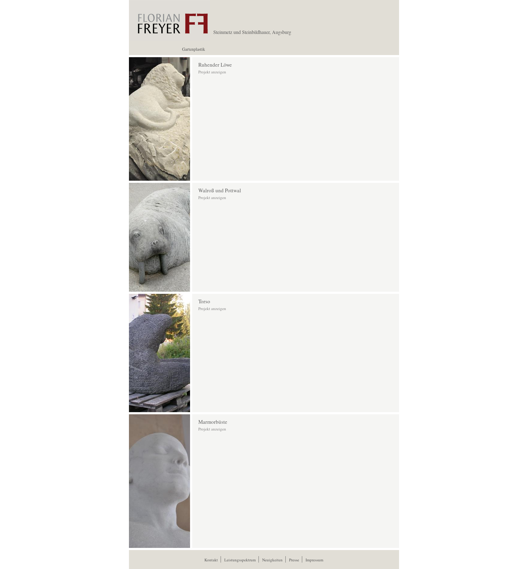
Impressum (314, 560)
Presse (294, 560)
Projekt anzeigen (212, 72)
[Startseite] (169, 38)
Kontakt (211, 560)
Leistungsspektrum (240, 560)
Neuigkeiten (272, 560)
